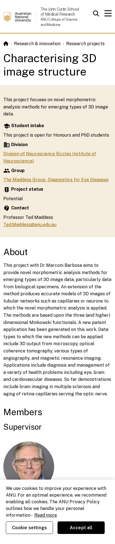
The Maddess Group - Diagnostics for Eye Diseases (56, 179)
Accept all (81, 527)
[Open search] (96, 13)
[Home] (5, 43)
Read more (45, 515)
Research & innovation (37, 43)
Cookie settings (29, 527)
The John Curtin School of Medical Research (59, 11)
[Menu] (108, 15)
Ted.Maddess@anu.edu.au (29, 224)
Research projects (85, 43)
